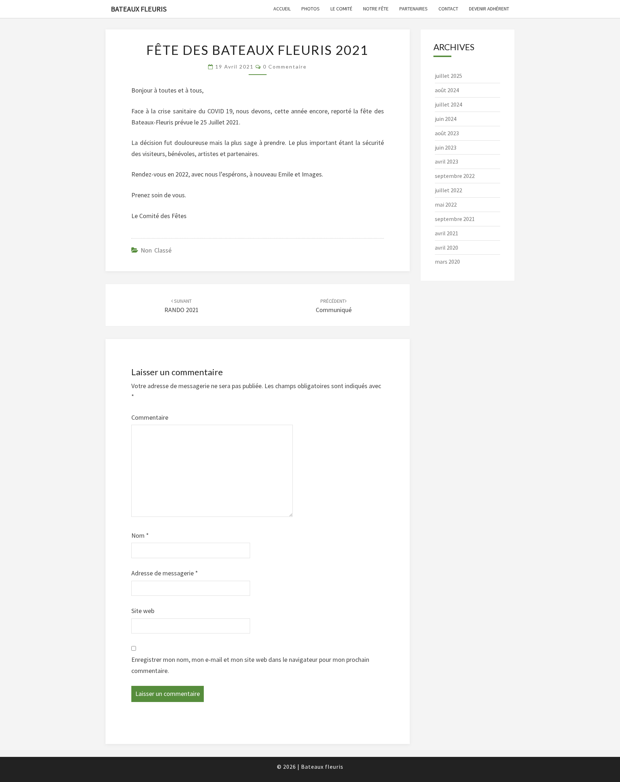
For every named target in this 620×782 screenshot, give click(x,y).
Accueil (282, 8)
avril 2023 (446, 161)
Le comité (341, 8)
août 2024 (447, 90)
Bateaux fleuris (138, 8)
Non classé (156, 250)
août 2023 (447, 133)
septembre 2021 (455, 218)
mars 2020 (447, 261)
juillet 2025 (448, 75)
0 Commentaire (285, 66)
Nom (140, 535)
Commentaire (149, 417)
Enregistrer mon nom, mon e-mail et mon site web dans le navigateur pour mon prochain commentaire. (250, 665)
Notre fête (376, 8)
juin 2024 (445, 118)
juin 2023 (445, 147)
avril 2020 (446, 247)
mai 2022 (446, 204)
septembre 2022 (455, 175)
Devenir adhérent (489, 8)
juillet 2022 (448, 190)
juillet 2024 (448, 104)
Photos (310, 8)
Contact (448, 8)
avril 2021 (446, 233)
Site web (142, 611)
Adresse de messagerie (164, 573)
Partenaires (413, 8)
